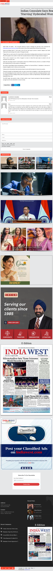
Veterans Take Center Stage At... (25, 166)
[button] (26, 183)
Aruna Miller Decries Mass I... (10, 535)
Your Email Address (18, 478)
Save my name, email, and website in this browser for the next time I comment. (8, 145)
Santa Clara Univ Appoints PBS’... (7, 166)
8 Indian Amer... (38, 516)
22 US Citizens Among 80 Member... (44, 166)
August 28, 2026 (38, 506)
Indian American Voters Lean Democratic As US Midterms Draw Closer (25, 192)
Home (22, 8)
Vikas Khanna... (38, 510)
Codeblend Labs (27, 569)
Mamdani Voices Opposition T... (10, 541)
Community (27, 8)
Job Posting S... (37, 504)
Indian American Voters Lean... (10, 528)
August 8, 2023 (14, 42)
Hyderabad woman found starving (10, 48)
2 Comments (6, 42)
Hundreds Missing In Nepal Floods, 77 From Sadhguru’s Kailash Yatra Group (25, 220)
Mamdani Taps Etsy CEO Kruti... (10, 531)
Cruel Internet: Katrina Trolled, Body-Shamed (22, 249)
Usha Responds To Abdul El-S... (10, 538)
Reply (50, 97)
